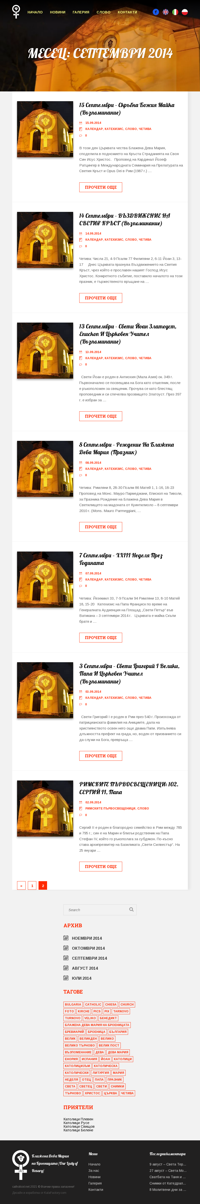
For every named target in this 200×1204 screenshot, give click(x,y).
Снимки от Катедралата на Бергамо (169, 1183)
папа (99, 1079)
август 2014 (85, 968)
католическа (106, 1066)
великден (88, 1038)
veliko (90, 1018)
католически (77, 1073)
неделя (71, 1079)
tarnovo (121, 1011)
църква (110, 1093)
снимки (117, 1086)
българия (118, 1032)
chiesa (111, 1004)
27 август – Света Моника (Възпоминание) (169, 1171)
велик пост (109, 1045)
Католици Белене (78, 1130)
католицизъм (77, 1066)
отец (86, 1079)
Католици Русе (76, 1123)
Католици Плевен (78, 1119)
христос (92, 1093)
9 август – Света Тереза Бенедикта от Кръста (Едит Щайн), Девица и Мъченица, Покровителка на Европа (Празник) (169, 1164)
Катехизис (114, 129)
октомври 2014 (88, 948)
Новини (57, 12)
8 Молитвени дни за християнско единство (169, 1190)
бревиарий (74, 1032)
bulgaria (73, 1004)
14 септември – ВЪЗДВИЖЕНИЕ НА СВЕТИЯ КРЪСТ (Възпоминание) (124, 219)
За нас (94, 1171)
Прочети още (101, 187)
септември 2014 (89, 958)
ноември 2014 (87, 938)
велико (107, 1038)
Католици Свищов (79, 1126)
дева (99, 1052)
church (127, 1004)
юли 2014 (81, 978)
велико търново (80, 1045)
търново (73, 1093)
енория (71, 1059)
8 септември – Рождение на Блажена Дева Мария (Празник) (126, 448)
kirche (84, 1011)
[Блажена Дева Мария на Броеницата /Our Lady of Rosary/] (46, 1178)
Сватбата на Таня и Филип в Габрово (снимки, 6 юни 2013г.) (169, 1177)
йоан (105, 1059)
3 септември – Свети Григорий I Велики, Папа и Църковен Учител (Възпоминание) (129, 673)
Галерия (81, 12)
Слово (103, 12)
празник (115, 1079)
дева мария (118, 1052)
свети (101, 1086)
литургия (100, 1073)
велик (70, 1038)
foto (69, 1011)
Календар (94, 129)
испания (89, 1059)
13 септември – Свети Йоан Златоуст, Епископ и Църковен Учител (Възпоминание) (127, 334)
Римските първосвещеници (110, 808)
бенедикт (108, 1018)
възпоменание (78, 1052)
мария (118, 1073)
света (70, 1086)
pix (106, 1011)
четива (127, 1093)
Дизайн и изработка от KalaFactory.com (39, 1192)
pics (96, 1011)
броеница (96, 1032)
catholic (93, 1004)
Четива (145, 129)
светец (85, 1086)
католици (123, 1059)
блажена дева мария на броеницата (97, 1025)
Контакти (127, 12)
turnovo (72, 1018)
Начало (35, 12)
